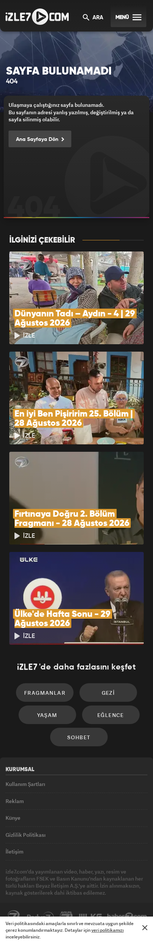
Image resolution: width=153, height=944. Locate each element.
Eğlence (110, 714)
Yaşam (47, 714)
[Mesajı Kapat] (144, 927)
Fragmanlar (44, 692)
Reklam (15, 801)
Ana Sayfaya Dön (38, 139)
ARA (97, 17)
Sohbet (78, 737)
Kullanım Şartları (25, 783)
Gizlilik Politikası (26, 834)
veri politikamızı (107, 930)
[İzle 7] (37, 17)
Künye (13, 817)
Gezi (108, 692)
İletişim (14, 851)
